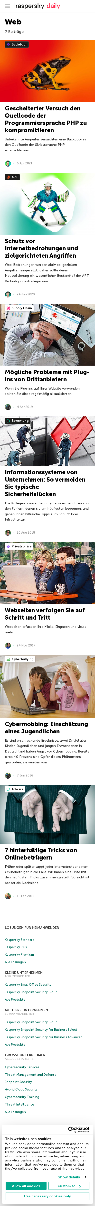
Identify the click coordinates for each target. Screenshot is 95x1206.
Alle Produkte (15, 999)
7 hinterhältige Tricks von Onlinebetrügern (41, 854)
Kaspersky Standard (19, 940)
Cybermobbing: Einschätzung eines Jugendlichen (46, 728)
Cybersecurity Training (22, 1097)
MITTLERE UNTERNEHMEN (26, 1010)
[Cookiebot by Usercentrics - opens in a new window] (68, 1130)
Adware (17, 789)
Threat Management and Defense (31, 1074)
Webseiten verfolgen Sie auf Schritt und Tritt (45, 614)
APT (14, 177)
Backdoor (19, 44)
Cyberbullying (22, 659)
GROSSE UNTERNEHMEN (25, 1055)
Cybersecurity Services (22, 1067)
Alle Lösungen (15, 962)
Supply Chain (21, 308)
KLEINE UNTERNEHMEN (24, 973)
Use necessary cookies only (47, 1196)
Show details (69, 1177)
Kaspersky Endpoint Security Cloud (31, 992)
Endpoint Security (18, 1082)
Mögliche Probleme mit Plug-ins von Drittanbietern (47, 376)
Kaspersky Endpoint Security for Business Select (41, 1029)
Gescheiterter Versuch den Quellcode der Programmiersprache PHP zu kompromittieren (46, 119)
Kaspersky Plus (16, 947)
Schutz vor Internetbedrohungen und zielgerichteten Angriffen (41, 248)
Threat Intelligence (19, 1104)
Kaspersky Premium (19, 954)
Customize (66, 1186)
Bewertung (20, 420)
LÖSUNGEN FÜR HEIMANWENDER (32, 928)
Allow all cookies (26, 1186)
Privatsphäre (21, 546)
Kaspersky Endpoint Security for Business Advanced (44, 1037)
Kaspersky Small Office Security (28, 984)
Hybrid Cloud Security (21, 1089)
